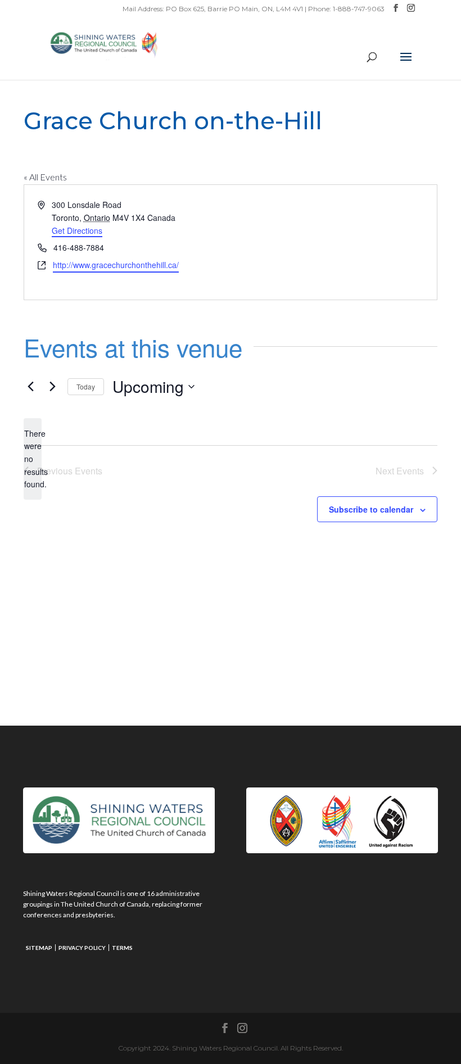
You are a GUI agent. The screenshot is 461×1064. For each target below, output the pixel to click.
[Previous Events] (30, 386)
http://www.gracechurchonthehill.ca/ (116, 264)
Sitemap (39, 947)
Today (85, 386)
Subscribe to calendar (371, 509)
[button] (406, 64)
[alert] (33, 459)
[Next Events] (52, 386)
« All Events (45, 176)
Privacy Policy (82, 947)
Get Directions (77, 230)
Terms (122, 947)
